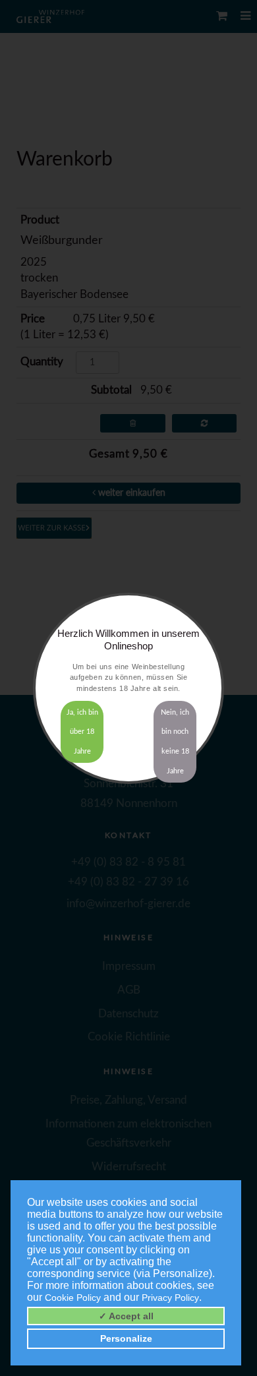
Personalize (126, 1338)
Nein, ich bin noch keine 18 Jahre (175, 742)
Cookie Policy (73, 1297)
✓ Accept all (126, 1316)
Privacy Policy (170, 1297)
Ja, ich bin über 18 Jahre (82, 732)
